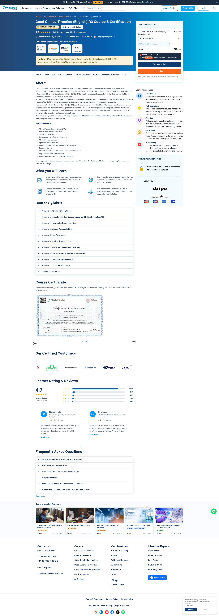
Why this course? (49, 478)
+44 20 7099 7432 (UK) (47, 561)
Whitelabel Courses (119, 560)
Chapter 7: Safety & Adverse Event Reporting (61, 247)
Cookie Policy (127, 599)
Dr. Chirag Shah (155, 569)
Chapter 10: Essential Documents (56, 265)
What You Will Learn (52, 75)
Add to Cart (161, 64)
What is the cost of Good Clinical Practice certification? (66, 490)
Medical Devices (81, 574)
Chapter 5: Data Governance (54, 235)
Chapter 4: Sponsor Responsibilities (57, 229)
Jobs (113, 574)
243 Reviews (58, 32)
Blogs (76, 8)
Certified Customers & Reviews (106, 75)
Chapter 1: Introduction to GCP (55, 211)
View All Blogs (117, 584)
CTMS (114, 555)
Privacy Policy (112, 599)
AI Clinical (78, 579)
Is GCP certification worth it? (54, 465)
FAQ (70, 8)
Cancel (204, 610)
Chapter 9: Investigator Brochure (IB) (57, 259)
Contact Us (188, 8)
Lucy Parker (153, 560)
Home (38, 17)
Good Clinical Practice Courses (56, 17)
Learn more (189, 605)
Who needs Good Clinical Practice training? (60, 472)
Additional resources (51, 271)
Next (134, 341)
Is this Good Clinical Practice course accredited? (62, 484)
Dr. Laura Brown (155, 565)
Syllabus (68, 75)
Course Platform (83, 75)
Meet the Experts (159, 546)
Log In (203, 8)
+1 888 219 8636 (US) (46, 556)
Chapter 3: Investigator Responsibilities (59, 223)
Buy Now (159, 71)
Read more (45, 434)
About (38, 75)
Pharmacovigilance (82, 555)
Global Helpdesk (44, 567)
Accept (191, 610)
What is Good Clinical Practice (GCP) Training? (62, 459)
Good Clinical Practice (84, 550)
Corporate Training (119, 550)
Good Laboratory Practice (85, 565)
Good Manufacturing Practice (87, 569)
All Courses (26, 8)
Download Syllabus (73, 27)
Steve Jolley (153, 550)
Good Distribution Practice (86, 560)
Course (78, 546)
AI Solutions (116, 565)
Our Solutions (58, 8)
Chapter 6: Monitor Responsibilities (57, 241)
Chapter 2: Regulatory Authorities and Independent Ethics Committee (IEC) (73, 217)
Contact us (44, 546)
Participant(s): (144, 34)
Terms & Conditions (94, 599)
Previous (35, 343)
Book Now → (147, 2)
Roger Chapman (155, 555)
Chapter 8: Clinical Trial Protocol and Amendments (63, 253)
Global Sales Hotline (46, 551)
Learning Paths (41, 8)
